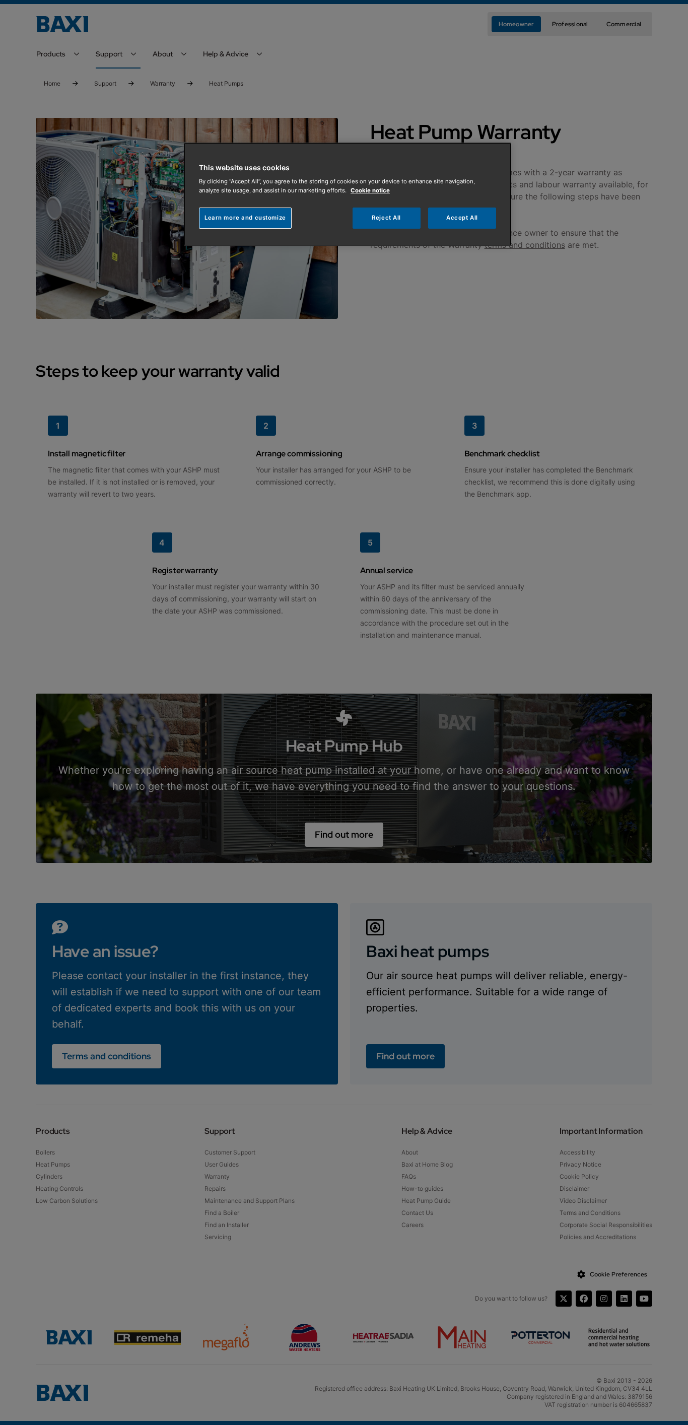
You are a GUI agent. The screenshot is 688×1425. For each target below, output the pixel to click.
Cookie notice (370, 190)
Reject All (386, 217)
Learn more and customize (245, 217)
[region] (347, 194)
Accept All (462, 217)
